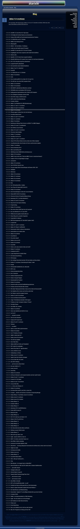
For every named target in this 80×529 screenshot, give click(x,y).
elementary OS (34, 520)
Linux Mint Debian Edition (16, 456)
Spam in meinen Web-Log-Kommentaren (19, 328)
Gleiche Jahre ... (14, 54)
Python (32, 518)
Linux (54, 27)
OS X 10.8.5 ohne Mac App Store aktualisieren (20, 61)
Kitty (12, 183)
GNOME (55, 514)
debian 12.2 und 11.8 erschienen (17, 116)
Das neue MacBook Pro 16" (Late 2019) (19, 211)
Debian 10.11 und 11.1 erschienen (18, 138)
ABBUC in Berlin (73, 14)
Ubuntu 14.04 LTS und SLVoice (17, 419)
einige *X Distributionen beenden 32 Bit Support (21, 299)
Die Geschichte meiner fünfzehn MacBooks (20, 65)
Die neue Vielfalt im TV (15, 366)
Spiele (41, 519)
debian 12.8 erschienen (15, 85)
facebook (40, 520)
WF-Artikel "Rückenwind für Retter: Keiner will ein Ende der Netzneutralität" (26, 289)
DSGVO (25, 514)
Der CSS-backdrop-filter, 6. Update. (18, 185)
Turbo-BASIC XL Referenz (16, 218)
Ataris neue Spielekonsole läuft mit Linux (19, 311)
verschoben (13, 22)
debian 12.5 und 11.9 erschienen (17, 107)
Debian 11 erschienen (15, 145)
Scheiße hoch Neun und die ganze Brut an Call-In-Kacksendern (24, 485)
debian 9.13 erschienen (15, 180)
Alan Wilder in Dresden (15, 481)
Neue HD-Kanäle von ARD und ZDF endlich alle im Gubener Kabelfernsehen (26, 465)
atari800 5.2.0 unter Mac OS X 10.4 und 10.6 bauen (21, 50)
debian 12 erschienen (15, 121)
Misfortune (13, 171)
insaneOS (13, 70)
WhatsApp (11, 520)
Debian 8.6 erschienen (15, 372)
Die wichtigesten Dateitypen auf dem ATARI (20, 94)
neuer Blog (13, 370)
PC (58, 27)
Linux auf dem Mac (15, 383)
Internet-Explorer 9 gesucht (16, 472)
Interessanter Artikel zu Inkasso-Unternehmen (20, 229)
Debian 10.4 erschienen (15, 189)
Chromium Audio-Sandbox (16, 132)
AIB (10, 514)
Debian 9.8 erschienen (15, 242)
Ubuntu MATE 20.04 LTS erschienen (18, 194)
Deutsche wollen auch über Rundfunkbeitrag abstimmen (22, 284)
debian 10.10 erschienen (16, 154)
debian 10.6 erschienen (15, 178)
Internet (7, 517)
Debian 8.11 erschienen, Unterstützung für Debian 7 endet (23, 262)
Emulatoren (34, 514)
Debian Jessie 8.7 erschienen (17, 355)
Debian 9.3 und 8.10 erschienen (17, 295)
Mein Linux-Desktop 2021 (16, 149)
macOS (51, 521)
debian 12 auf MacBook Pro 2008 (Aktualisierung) (21, 103)
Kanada (12, 264)
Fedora (47, 514)
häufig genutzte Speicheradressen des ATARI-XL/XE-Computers (24, 92)
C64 (23, 514)
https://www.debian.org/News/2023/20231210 (18, 24)
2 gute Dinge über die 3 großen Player (18, 253)
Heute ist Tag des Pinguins (16, 277)
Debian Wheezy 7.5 (15, 421)
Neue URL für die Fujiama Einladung (18, 202)
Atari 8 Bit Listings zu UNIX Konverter (18, 96)
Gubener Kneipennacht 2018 (16, 275)
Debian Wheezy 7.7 (15, 405)
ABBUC (8, 514)
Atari (16, 515)
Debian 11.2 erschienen (15, 134)
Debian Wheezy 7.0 (15, 454)
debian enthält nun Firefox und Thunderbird (19, 344)
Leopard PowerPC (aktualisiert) (17, 63)
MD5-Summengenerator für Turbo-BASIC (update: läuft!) (22, 220)
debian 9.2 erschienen (15, 308)
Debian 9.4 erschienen (15, 282)
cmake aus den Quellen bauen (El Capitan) (19, 48)
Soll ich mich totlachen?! (16, 317)
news (76, 17)
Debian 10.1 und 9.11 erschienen (17, 224)
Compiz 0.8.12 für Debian (16, 379)
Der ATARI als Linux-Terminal (17, 127)
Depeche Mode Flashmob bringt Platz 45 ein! (20, 474)
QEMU (35, 518)
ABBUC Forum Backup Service (17, 41)
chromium (20, 520)
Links (76, 24)
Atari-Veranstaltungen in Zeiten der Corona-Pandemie (22, 191)
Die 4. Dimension (14, 273)
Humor (61, 514)
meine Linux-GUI (14, 368)
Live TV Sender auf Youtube (16, 333)
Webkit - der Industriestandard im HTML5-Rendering (21, 496)
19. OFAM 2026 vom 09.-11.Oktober (18, 39)
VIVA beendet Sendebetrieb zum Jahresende (20, 266)
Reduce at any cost (15, 452)
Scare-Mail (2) (14, 235)
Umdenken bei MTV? (15, 251)
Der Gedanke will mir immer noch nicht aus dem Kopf (22, 291)
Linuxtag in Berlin (14, 494)
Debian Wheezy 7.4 (15, 423)
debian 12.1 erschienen (15, 118)
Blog (76, 15)
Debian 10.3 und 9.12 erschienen (17, 200)
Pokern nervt (13, 503)
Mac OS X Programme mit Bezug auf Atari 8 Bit (20, 509)
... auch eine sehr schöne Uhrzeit (17, 364)
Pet (63, 517)
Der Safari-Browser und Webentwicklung (19, 489)
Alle (59, 520)
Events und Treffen (42, 514)
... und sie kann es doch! (16, 478)
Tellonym (13, 324)
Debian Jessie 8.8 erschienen (17, 337)
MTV (27, 517)
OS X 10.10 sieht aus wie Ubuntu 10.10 (19, 417)
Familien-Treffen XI (15, 403)
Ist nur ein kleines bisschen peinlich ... (19, 297)
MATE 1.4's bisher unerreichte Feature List (19, 439)
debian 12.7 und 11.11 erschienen (18, 105)
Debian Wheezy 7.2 (15, 432)
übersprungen (21, 22)
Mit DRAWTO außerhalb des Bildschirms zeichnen (21, 88)
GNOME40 (13, 169)
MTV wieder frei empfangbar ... (17, 346)
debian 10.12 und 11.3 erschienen (18, 130)
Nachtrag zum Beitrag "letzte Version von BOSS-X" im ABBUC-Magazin (25, 123)
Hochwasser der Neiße (15, 450)
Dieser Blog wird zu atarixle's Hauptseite (19, 216)
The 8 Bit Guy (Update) (15, 339)
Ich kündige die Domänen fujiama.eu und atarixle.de (21, 35)
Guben (58, 514)
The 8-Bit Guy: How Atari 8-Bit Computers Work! (21, 81)
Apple (13, 515)
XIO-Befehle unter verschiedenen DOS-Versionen (21, 90)
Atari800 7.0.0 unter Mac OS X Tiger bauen (19, 32)
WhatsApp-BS (13, 43)
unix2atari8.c (13, 160)
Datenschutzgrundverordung (16, 271)
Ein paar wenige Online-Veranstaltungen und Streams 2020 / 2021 (24, 167)
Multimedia (41, 517)
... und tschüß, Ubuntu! (15, 467)
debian (62, 27)
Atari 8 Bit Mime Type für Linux (17, 165)
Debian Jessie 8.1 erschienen (17, 397)
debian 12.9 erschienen (15, 83)
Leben (19, 517)
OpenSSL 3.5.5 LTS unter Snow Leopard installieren (21, 57)
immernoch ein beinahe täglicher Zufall (19, 443)
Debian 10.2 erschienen (15, 207)
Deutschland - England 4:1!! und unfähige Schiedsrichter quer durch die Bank (26, 492)
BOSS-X (20, 514)
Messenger (31, 517)
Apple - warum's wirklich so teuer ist (18, 436)
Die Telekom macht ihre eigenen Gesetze (19, 293)
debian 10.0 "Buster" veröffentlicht (18, 227)
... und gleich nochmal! (15, 315)
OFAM (49, 517)
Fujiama (51, 514)
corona (24, 520)
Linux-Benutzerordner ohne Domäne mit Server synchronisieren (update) (26, 143)
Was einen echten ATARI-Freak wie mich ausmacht (21, 209)
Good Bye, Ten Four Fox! (16, 136)
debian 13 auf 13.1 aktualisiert (17, 68)
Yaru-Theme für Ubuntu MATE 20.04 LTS (19, 187)
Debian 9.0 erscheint (15, 330)
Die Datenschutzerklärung (16, 255)
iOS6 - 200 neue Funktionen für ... (17, 458)
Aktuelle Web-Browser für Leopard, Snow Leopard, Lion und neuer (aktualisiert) (27, 59)
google (43, 520)
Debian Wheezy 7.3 (15, 425)
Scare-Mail (13, 244)
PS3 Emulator (13, 258)
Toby (12, 461)
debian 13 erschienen (15, 74)
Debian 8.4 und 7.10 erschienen (17, 381)
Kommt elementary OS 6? (16, 147)
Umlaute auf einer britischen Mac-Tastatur (19, 286)
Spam (38, 519)
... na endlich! (13, 326)
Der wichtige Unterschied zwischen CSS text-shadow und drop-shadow (25, 260)
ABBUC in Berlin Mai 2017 (16, 335)
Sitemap (75, 26)
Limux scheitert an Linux (16, 350)
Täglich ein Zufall (14, 447)
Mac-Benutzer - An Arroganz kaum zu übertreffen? (21, 463)
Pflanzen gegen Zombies (11, 518)
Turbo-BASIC (52, 518)
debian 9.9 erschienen (15, 233)
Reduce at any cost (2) (15, 240)
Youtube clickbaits (14, 101)
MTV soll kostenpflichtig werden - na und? (19, 483)
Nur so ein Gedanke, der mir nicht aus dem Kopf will (21, 507)
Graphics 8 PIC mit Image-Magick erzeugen (20, 158)
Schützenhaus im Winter (16, 353)
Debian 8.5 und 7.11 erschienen (17, 377)
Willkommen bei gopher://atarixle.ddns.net (19, 213)
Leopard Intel (13, 222)
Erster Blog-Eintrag (14, 505)
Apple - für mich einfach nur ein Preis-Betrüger (20, 498)
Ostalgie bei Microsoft (15, 470)
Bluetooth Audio (14, 412)
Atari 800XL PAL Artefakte (16, 306)
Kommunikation (14, 517)
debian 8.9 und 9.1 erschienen (17, 322)
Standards (75, 23)
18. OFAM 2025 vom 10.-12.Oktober (18, 72)
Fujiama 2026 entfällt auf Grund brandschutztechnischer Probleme (24, 37)
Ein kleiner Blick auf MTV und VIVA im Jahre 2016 (21, 390)
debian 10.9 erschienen (15, 163)
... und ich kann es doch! (16, 476)
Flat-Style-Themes (14, 304)
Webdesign (61, 519)
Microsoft (36, 517)
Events (75, 22)
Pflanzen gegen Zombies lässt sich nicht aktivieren (21, 112)
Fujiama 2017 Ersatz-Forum (16, 319)
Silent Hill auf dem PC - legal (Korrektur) (19, 348)
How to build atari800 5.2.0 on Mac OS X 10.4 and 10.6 (22, 79)
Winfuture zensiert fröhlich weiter (18, 430)
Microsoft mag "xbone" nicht (17, 434)
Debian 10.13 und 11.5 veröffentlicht (18, 125)
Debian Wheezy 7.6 (15, 414)
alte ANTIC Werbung (15, 361)
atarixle (16, 521)
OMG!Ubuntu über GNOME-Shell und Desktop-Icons (21, 152)
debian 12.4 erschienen (15, 110)
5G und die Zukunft (15, 238)
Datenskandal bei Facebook (16, 280)
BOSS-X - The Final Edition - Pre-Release (19, 46)
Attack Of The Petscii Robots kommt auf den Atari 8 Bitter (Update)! (25, 141)
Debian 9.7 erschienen (15, 249)
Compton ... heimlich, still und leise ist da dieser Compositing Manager (25, 392)
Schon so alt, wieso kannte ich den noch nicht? (20, 247)
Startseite (75, 13)
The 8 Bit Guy (46, 518)
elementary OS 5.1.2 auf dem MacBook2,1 (19, 198)
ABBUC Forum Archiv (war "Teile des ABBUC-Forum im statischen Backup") (26, 156)
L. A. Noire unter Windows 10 (17, 386)
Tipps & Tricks (74, 19)
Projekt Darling (14, 205)
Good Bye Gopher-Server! (16, 114)
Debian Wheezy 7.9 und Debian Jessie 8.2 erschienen (22, 394)
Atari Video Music (14, 341)
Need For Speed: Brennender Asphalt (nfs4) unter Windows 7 (23, 487)
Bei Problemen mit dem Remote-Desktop (19, 500)
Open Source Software (56, 517)
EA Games (29, 514)
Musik (46, 517)
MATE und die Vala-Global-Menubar (18, 99)
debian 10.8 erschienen (15, 174)
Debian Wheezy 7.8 (15, 401)
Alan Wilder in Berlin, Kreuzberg (17, 441)
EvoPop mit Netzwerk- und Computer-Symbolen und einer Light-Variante (26, 375)
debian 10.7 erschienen (15, 176)
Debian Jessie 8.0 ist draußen (17, 399)
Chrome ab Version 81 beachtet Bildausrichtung (21, 196)
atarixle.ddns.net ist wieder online (18, 231)
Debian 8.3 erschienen (15, 388)
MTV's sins (13, 269)
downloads (74, 20)
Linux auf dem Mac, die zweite (17, 359)
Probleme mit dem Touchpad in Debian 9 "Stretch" (21, 302)
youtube (55, 521)
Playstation (19, 518)
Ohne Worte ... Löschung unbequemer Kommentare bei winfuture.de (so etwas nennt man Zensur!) (31, 445)
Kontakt (75, 27)
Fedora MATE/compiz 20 (16, 410)
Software (75, 18)
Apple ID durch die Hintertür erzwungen (19, 357)
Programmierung (26, 519)
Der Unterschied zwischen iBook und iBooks (20, 428)
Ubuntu (56, 519)
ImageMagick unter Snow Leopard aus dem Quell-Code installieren (24, 52)
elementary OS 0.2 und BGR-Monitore (18, 408)
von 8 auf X (13, 313)
